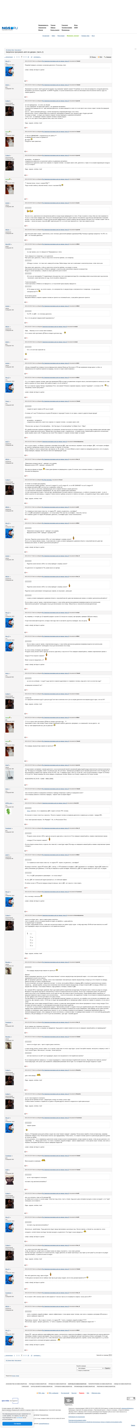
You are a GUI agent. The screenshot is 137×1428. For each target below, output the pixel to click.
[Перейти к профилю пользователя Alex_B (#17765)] (9, 75)
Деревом (108, 57)
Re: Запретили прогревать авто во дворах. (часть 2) (55, 61)
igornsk (13, 1375)
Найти (53, 35)
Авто (13, 49)
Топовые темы (85, 35)
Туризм (53, 25)
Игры (76, 25)
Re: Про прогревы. (47, 479)
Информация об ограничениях (76, 1416)
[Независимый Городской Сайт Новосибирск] (10, 28)
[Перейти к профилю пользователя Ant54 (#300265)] (9, 1184)
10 (28, 57)
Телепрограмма (67, 27)
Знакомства (42, 27)
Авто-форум (18, 49)
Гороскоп (65, 25)
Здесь (28, 811)
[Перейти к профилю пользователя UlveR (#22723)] (9, 779)
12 (31, 57)
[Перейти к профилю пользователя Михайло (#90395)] (8, 974)
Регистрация (61, 35)
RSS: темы (41, 1393)
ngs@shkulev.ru (22, 1422)
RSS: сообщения (53, 1393)
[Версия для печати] (25, 81)
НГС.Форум (8, 49)
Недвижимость (43, 25)
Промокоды (66, 30)
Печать (94, 57)
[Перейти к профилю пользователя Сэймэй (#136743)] (9, 115)
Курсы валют (55, 30)
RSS (101, 57)
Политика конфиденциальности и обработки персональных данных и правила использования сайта (95, 1422)
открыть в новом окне (83, 1370)
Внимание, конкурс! (73, 35)
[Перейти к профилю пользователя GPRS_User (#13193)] (8, 814)
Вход (93, 35)
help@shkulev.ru (14, 1425)
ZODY (76, 27)
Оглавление (45, 35)
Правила (81, 1393)
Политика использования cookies (77, 1420)
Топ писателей (65, 1393)
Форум (40, 30)
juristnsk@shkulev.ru (44, 1423)
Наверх (133, 1425)
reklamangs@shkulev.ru (127, 1408)
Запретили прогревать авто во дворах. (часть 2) (54, 326)
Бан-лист (74, 1393)
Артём (17, 1375)
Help (88, 1393)
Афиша (53, 27)
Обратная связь (96, 1393)
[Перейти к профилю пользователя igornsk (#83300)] (9, 146)
